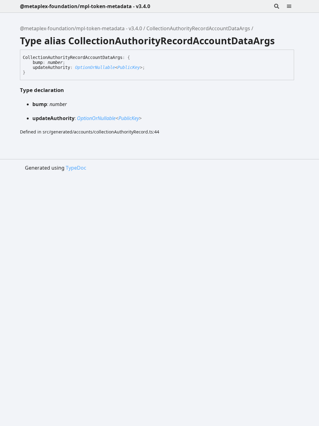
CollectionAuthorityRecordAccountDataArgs (198, 28)
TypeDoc (76, 167)
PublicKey (128, 67)
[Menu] (293, 6)
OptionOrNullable (95, 67)
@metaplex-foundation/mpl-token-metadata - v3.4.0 (85, 6)
